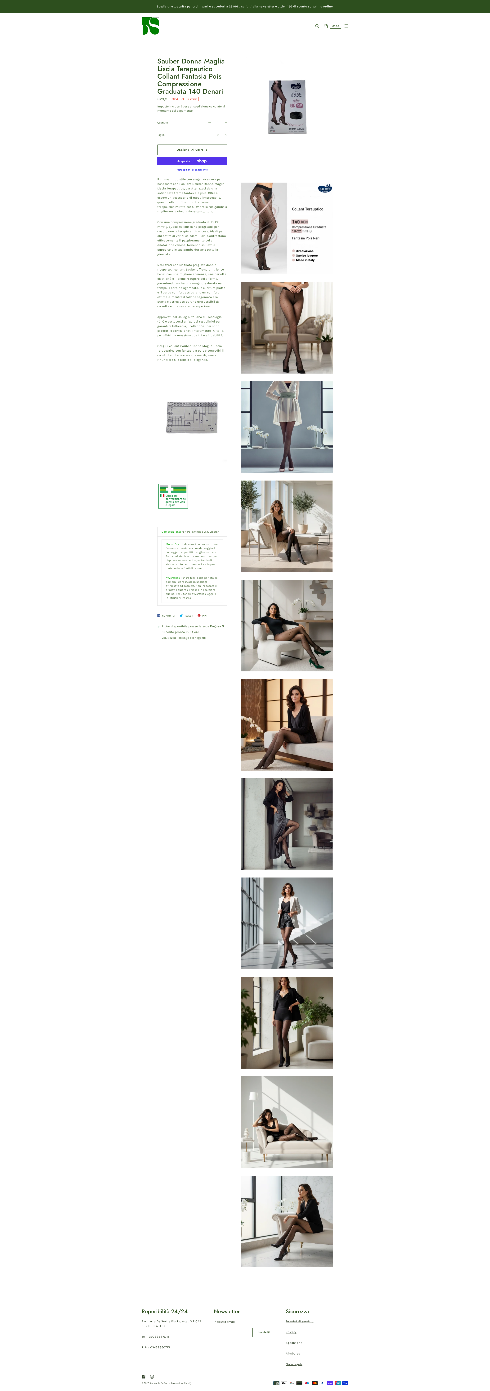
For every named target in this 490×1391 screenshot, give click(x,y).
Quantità (162, 122)
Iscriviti (264, 1332)
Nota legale (294, 1364)
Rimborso (293, 1353)
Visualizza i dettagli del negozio (184, 637)
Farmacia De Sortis (160, 1383)
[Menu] (346, 26)
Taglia (161, 134)
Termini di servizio (300, 1321)
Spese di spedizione (194, 106)
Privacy (291, 1332)
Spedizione (294, 1343)
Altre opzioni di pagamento (192, 169)
